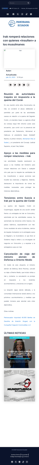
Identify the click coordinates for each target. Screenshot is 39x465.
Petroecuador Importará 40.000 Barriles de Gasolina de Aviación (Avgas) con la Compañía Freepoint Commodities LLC (19, 321)
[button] (7, 14)
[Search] (28, 3)
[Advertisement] (19, 423)
